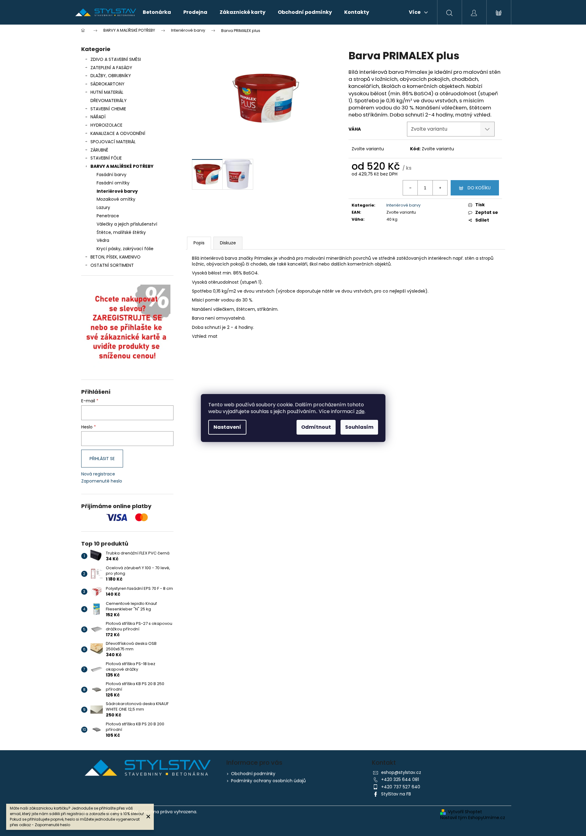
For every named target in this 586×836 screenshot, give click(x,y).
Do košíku (479, 188)
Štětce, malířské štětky (121, 232)
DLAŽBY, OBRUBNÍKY (110, 76)
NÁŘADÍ (98, 117)
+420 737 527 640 (400, 787)
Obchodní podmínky (253, 774)
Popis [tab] (199, 243)
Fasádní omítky (113, 183)
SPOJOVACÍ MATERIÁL (113, 142)
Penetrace (108, 216)
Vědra (103, 240)
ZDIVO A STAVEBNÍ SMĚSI (115, 59)
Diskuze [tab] (228, 243)
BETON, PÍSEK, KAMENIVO (115, 257)
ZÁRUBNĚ (99, 150)
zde (360, 411)
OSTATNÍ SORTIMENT (112, 265)
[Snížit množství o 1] (410, 187)
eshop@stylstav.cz (401, 772)
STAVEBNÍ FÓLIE (106, 158)
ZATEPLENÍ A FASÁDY (111, 68)
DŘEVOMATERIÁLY (108, 100)
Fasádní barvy (111, 175)
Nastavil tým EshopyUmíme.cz (472, 818)
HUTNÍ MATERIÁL (106, 92)
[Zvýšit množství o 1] (440, 187)
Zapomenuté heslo (101, 481)
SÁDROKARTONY (107, 84)
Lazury (103, 207)
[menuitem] (157, 12)
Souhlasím (359, 427)
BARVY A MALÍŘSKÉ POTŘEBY (121, 166)
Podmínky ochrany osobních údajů (268, 781)
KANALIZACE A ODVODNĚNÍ (117, 133)
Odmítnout (316, 427)
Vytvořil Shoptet (465, 812)
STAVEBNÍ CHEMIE (108, 109)
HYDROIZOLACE (106, 125)
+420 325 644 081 (400, 779)
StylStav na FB (396, 794)
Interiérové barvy (117, 191)
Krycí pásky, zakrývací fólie (125, 249)
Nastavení (227, 427)
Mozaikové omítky (116, 199)
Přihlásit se (102, 458)
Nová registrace (98, 474)
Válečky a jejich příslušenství (127, 224)
